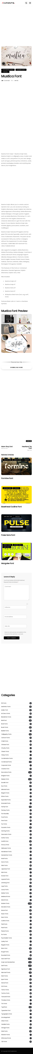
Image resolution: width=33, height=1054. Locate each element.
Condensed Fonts (6, 762)
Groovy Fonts (5, 844)
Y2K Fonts (4, 1041)
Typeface (5, 72)
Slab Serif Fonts (5, 972)
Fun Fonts (4, 824)
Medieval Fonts (5, 896)
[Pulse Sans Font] (16, 523)
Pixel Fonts (4, 927)
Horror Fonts (4, 862)
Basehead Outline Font (11, 506)
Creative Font (7, 460)
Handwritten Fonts (6, 855)
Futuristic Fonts (5, 827)
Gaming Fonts (5, 831)
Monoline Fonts (5, 907)
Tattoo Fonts (5, 989)
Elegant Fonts (5, 793)
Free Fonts (4, 820)
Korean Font (4, 876)
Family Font (4, 806)
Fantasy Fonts (5, 810)
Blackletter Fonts (6, 717)
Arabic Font (4, 710)
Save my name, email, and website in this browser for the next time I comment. (15, 633)
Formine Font (7, 478)
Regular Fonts (5, 945)
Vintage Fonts (5, 1027)
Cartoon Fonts (5, 737)
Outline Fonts (7, 488)
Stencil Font (4, 983)
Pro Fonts (4, 934)
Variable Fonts (5, 1024)
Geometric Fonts (6, 834)
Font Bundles (5, 813)
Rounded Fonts (5, 955)
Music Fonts (4, 914)
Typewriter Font (5, 1010)
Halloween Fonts (6, 848)
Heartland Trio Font (27, 448)
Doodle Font (4, 782)
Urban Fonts (4, 1021)
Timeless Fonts (5, 1000)
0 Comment (6, 80)
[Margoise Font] (16, 551)
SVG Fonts (4, 986)
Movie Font (4, 910)
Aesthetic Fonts (5, 706)
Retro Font (4, 948)
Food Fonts (4, 817)
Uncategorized (5, 1017)
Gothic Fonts (5, 838)
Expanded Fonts (6, 800)
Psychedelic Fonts (6, 938)
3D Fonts (3, 703)
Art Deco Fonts (5, 713)
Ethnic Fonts (4, 796)
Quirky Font (4, 941)
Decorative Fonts (6, 772)
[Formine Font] (16, 466)
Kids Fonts (4, 872)
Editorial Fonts (5, 789)
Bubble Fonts (5, 730)
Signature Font (5, 969)
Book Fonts (4, 724)
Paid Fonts (4, 924)
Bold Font (4, 720)
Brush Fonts (4, 727)
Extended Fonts (5, 803)
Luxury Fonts (5, 889)
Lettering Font (5, 882)
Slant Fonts (4, 976)
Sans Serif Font (8, 516)
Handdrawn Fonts (6, 851)
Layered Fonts (5, 879)
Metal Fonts (4, 900)
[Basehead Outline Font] (16, 494)
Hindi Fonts (4, 858)
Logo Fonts (4, 886)
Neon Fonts (4, 917)
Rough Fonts (5, 952)
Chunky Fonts (5, 748)
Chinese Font (5, 744)
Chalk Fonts (4, 741)
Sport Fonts (4, 979)
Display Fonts (17, 460)
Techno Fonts (5, 993)
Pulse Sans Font (8, 535)
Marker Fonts (5, 893)
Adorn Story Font (7, 447)
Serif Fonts (7, 547)
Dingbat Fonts (5, 775)
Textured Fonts (5, 996)
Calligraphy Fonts (8, 69)
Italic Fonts (4, 865)
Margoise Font (7, 563)
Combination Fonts (7, 758)
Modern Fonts (21, 69)
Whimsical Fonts (6, 1038)
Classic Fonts (5, 751)
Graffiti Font (4, 841)
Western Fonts (5, 1034)
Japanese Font (5, 869)
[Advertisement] (16, 22)
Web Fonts (4, 1031)
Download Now (16, 367)
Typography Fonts (6, 1014)
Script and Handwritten (8, 962)
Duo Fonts (4, 786)
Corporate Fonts (6, 765)
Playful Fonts (5, 931)
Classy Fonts (5, 755)
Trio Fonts (4, 1003)
